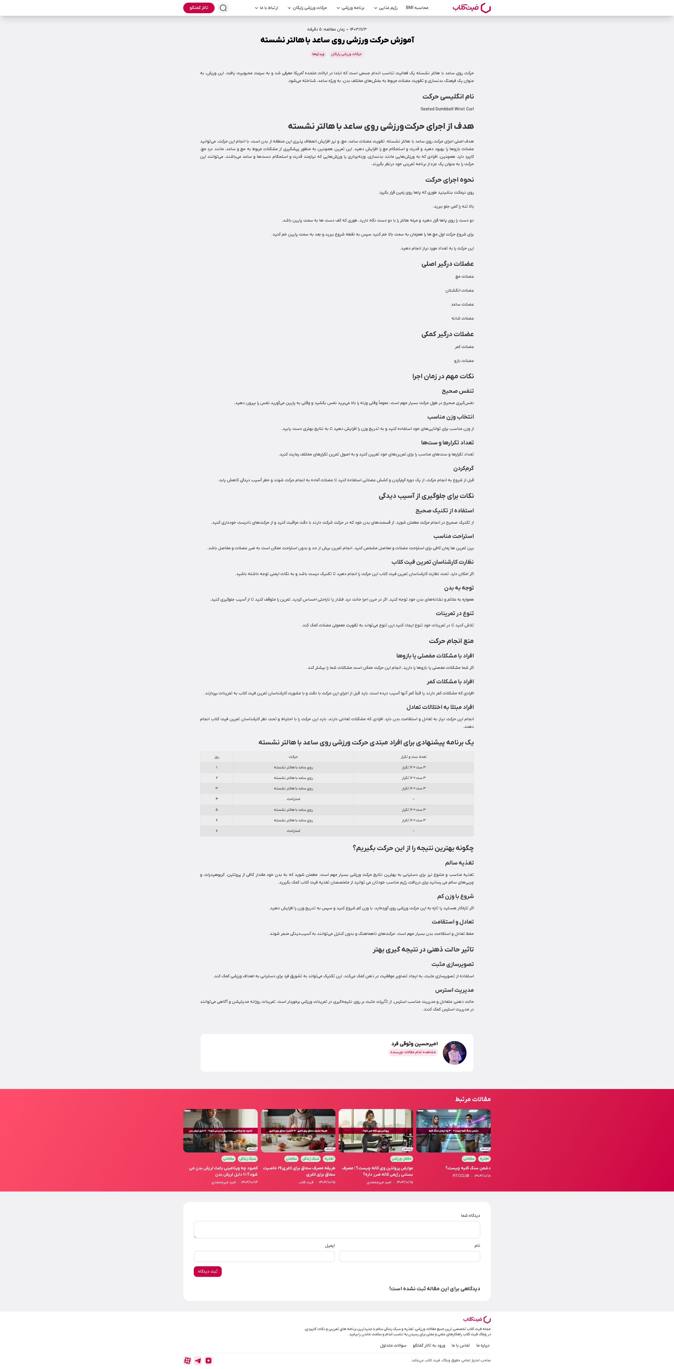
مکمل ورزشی (402, 1158)
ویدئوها (318, 54)
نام (477, 1245)
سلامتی (468, 1158)
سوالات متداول (393, 1345)
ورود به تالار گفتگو (429, 1345)
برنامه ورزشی (353, 8)
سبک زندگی (310, 1158)
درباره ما (483, 1345)
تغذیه (484, 1158)
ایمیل (330, 1245)
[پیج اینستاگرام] (208, 1360)
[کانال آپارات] (187, 1360)
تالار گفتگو (199, 8)
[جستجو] (223, 7)
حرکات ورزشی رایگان (310, 8)
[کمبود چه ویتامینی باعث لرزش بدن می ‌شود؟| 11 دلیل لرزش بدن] (220, 1147)
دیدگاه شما (470, 1215)
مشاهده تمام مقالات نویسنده (413, 1052)
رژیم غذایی (388, 8)
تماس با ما (461, 1345)
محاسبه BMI (417, 8)
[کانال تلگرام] (198, 1360)
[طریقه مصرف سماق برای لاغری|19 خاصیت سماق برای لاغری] (298, 1147)
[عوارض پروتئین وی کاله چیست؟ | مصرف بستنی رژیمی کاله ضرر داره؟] (376, 1147)
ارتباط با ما (269, 8)
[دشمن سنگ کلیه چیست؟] (453, 1147)
